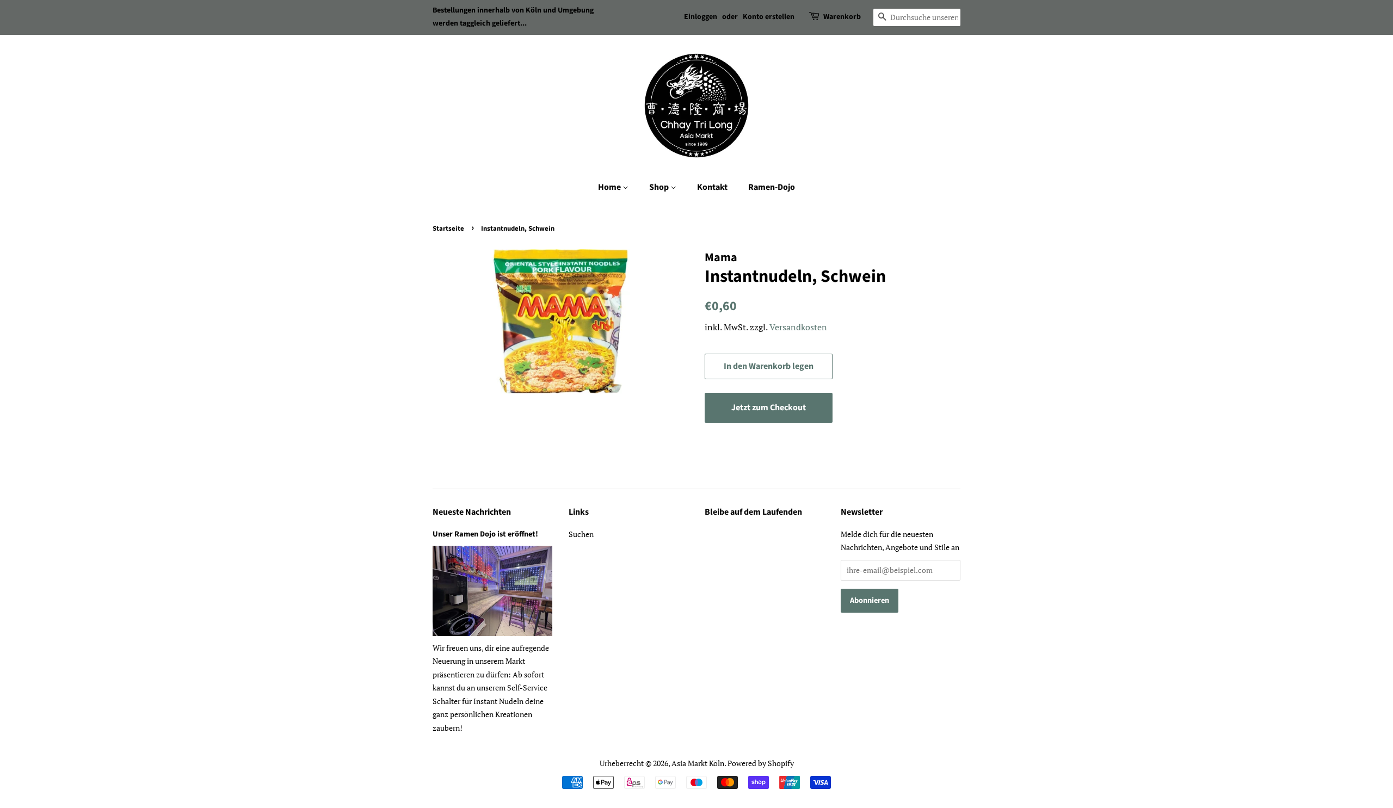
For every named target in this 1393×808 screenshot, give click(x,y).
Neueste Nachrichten (472, 512)
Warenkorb (842, 16)
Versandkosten (798, 327)
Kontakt (712, 187)
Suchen (581, 534)
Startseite (448, 228)
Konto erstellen (768, 16)
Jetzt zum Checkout (768, 408)
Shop (659, 187)
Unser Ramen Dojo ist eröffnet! (485, 534)
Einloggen (700, 16)
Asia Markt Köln (697, 763)
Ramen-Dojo (771, 187)
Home (610, 187)
